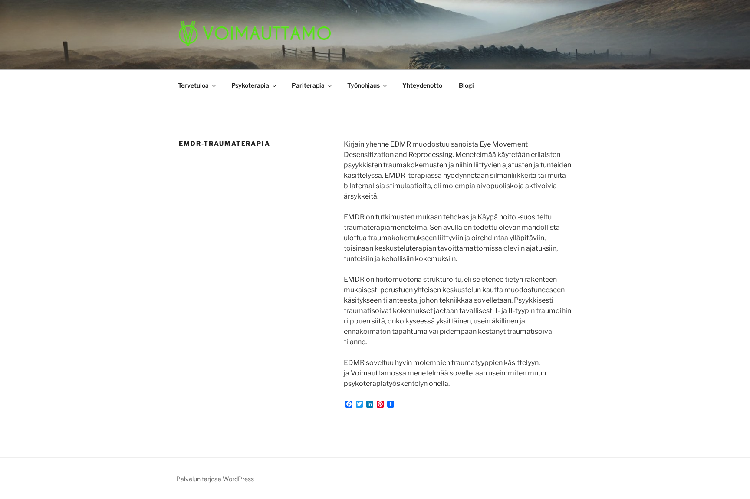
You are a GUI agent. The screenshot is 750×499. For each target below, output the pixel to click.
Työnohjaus (363, 85)
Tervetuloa (193, 85)
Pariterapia (308, 85)
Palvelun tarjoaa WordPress (215, 479)
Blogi (466, 85)
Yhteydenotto (422, 85)
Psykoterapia (250, 85)
